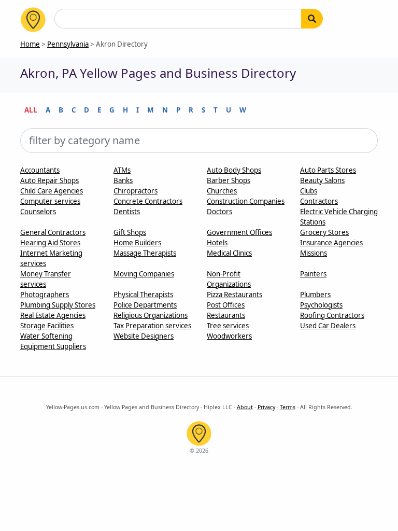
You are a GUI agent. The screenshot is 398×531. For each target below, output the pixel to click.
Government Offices (239, 232)
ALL (30, 110)
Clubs (308, 190)
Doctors (219, 211)
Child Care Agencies (51, 190)
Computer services (50, 201)
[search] (312, 19)
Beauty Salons (322, 180)
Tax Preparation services (152, 325)
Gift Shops (129, 232)
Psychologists (321, 305)
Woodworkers (229, 336)
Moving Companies (143, 273)
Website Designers (143, 336)
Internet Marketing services (51, 258)
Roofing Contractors (332, 315)
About (245, 407)
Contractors (319, 201)
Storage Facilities (47, 325)
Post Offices (226, 305)
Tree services (228, 325)
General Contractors (53, 232)
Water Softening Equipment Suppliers (53, 341)
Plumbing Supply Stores (57, 305)
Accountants (40, 170)
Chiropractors (135, 190)
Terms (287, 407)
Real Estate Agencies (53, 315)
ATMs (122, 170)
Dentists (126, 211)
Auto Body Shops (234, 170)
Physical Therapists (143, 294)
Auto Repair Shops (49, 180)
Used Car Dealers (328, 325)
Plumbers (315, 294)
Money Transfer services (45, 279)
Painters (313, 273)
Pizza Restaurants (234, 294)
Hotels (217, 242)
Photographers (44, 294)
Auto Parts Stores (328, 170)
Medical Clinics (229, 253)
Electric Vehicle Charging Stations (339, 217)
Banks (123, 180)
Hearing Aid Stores (50, 242)
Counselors (38, 211)
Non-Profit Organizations (229, 279)
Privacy (266, 407)
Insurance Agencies (331, 242)
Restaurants (226, 315)
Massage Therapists (144, 253)
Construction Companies (246, 201)
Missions (313, 253)
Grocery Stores (324, 232)
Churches (222, 190)
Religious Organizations (150, 315)
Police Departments (145, 305)
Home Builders (137, 242)
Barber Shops (228, 180)
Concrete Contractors (147, 201)
